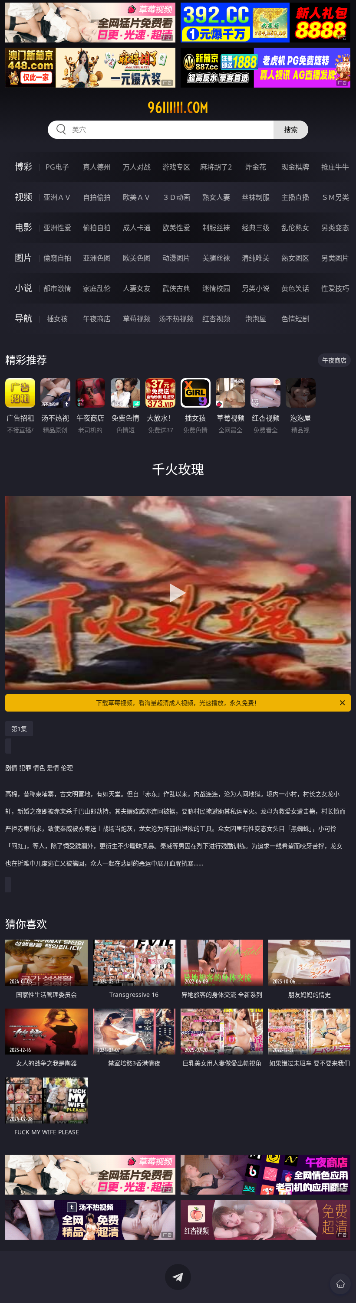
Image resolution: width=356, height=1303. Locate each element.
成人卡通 (137, 227)
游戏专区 (176, 167)
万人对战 (137, 167)
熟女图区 (295, 258)
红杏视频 (216, 318)
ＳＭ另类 (335, 197)
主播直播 (295, 197)
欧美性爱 (176, 227)
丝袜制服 (256, 197)
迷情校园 (216, 288)
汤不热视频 (176, 318)
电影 (23, 227)
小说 (23, 288)
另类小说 (256, 288)
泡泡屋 (255, 318)
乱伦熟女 (295, 227)
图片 (23, 258)
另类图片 (335, 258)
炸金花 (255, 167)
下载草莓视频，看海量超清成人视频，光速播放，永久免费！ (178, 703)
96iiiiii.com (178, 107)
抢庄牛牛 (335, 167)
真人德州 (97, 167)
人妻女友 (137, 288)
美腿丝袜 (216, 258)
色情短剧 (295, 318)
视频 (23, 197)
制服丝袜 (216, 227)
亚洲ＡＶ (57, 197)
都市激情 (57, 288)
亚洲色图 (97, 258)
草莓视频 (137, 318)
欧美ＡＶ (137, 197)
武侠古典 (176, 288)
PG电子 (57, 167)
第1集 (19, 729)
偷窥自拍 (57, 258)
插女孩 (57, 318)
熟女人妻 (216, 197)
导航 (23, 318)
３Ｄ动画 (176, 197)
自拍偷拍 (97, 197)
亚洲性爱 (57, 227)
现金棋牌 (295, 167)
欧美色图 (137, 258)
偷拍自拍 (97, 227)
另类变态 (335, 227)
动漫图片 (176, 258)
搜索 (291, 129)
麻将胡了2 (216, 167)
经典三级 (256, 227)
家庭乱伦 (97, 288)
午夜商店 (97, 318)
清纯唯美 (256, 258)
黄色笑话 (295, 288)
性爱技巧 (335, 288)
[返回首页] (340, 1284)
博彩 (23, 167)
